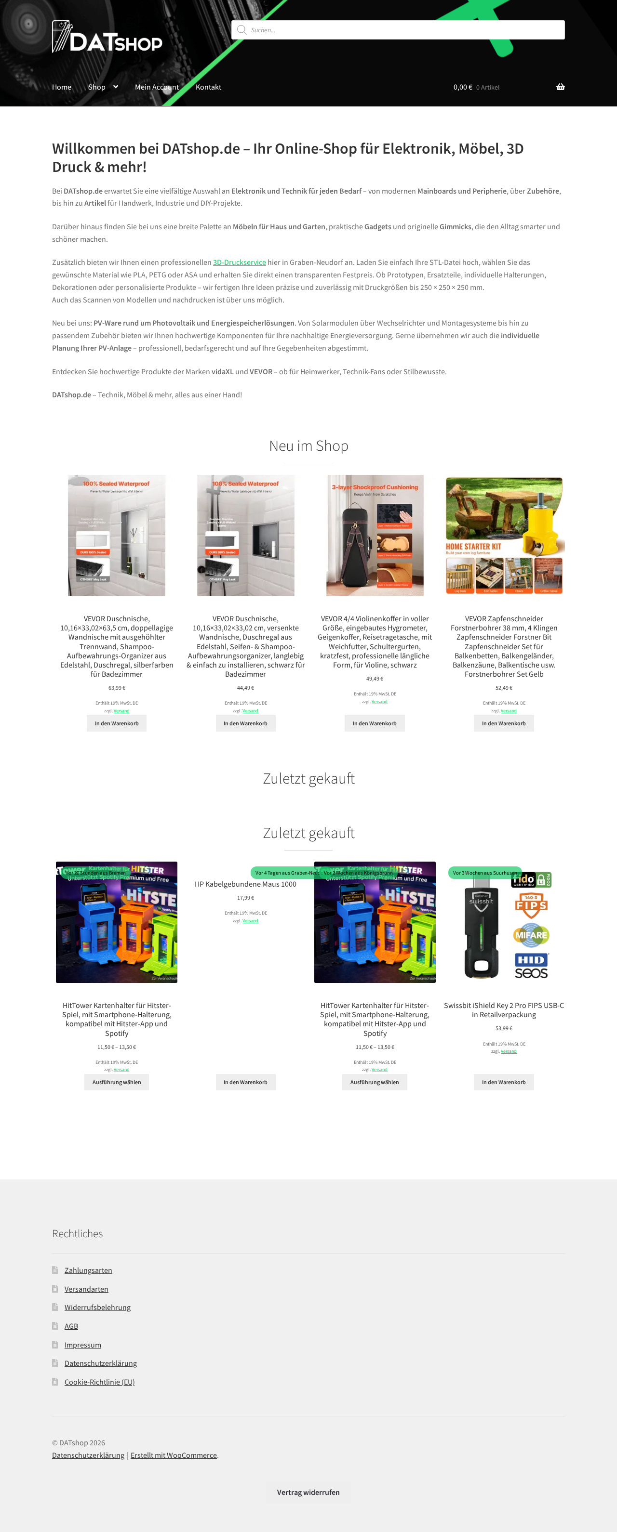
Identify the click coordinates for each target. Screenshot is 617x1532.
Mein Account (157, 87)
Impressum (83, 1344)
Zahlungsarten (88, 1270)
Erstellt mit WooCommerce (174, 1455)
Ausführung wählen (117, 1082)
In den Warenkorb (117, 723)
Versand (122, 711)
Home (61, 87)
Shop (97, 87)
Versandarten (86, 1289)
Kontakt (208, 87)
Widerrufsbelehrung (98, 1307)
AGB (71, 1326)
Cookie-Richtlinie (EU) (100, 1382)
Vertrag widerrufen (308, 1492)
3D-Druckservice (239, 262)
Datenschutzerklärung (101, 1363)
